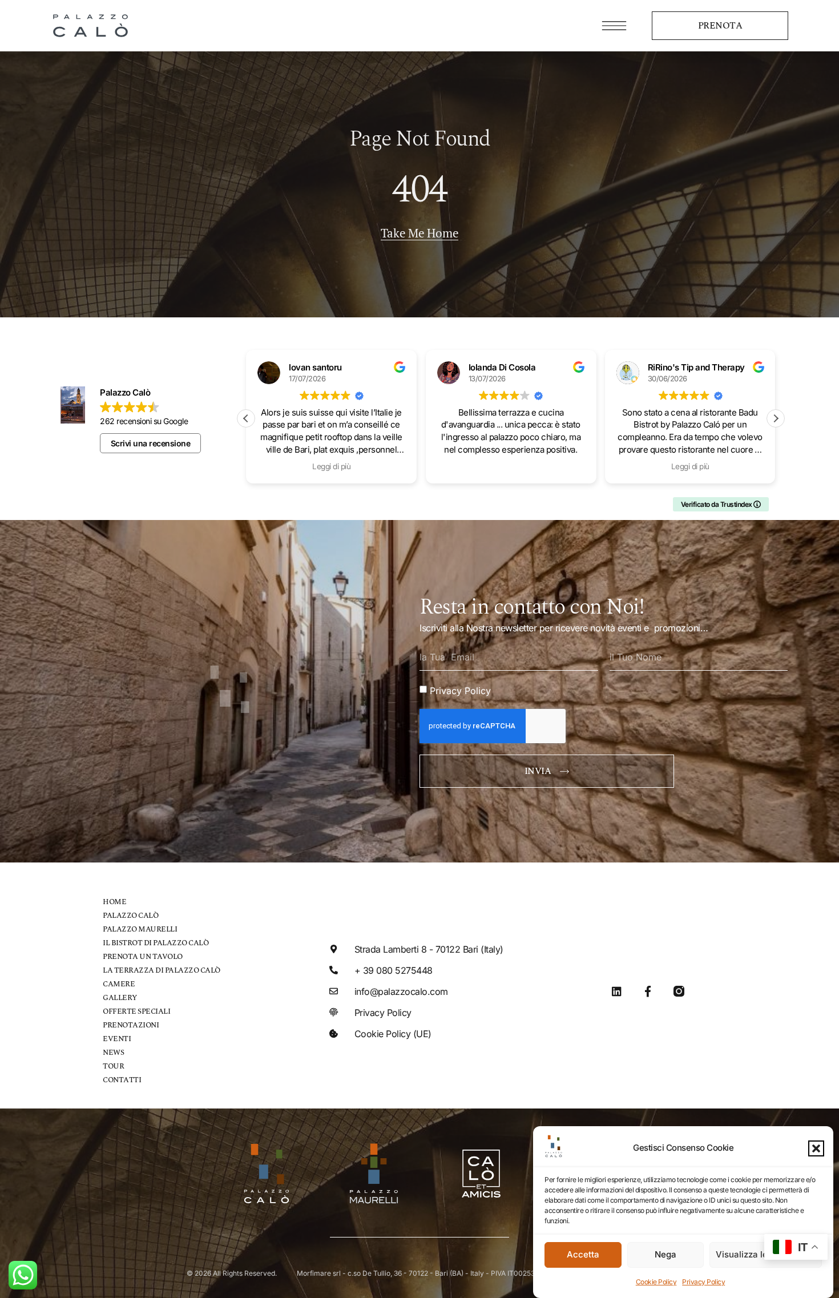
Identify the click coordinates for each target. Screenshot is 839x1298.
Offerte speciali (136, 1011)
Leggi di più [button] (541, 466)
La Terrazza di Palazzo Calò (161, 970)
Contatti (122, 1080)
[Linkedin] (617, 991)
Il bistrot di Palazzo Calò (155, 943)
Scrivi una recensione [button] (151, 443)
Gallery (120, 998)
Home (114, 902)
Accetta (583, 1254)
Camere (119, 984)
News (113, 1052)
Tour (113, 1066)
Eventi (117, 1039)
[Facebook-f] (647, 991)
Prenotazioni (131, 1025)
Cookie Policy (656, 1281)
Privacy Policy (703, 1281)
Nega (665, 1254)
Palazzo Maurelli (140, 929)
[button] (816, 1148)
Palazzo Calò (130, 915)
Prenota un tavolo (143, 957)
